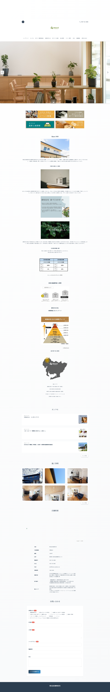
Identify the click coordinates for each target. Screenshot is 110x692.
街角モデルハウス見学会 (44, 612)
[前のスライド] (2, 72)
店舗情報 (78, 38)
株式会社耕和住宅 (55, 686)
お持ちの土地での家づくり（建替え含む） (38, 614)
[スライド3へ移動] (53, 102)
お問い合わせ (84, 38)
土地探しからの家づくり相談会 (58, 612)
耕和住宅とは (48, 38)
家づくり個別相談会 (39, 38)
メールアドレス (33, 641)
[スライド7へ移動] (59, 102)
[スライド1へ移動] (50, 102)
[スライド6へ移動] (57, 102)
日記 (74, 38)
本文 (30, 656)
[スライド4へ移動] (55, 102)
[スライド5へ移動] (56, 102)
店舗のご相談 (70, 614)
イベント (58, 616)
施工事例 (62, 38)
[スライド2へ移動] (52, 102)
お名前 (31, 622)
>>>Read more (66, 347)
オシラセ (32, 38)
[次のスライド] (107, 72)
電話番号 (31, 649)
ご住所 (31, 629)
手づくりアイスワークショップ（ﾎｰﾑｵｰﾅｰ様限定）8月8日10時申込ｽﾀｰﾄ (44, 618)
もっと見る (84, 455)
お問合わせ (32, 610)
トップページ (25, 38)
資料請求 (51, 616)
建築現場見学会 (33, 612)
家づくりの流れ (55, 38)
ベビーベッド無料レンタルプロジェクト (38, 616)
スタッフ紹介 (68, 38)
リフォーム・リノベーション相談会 (57, 614)
